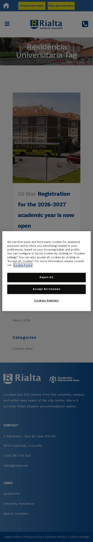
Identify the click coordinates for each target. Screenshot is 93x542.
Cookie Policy (23, 265)
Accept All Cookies (46, 289)
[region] (46, 271)
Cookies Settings (46, 300)
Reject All (46, 277)
